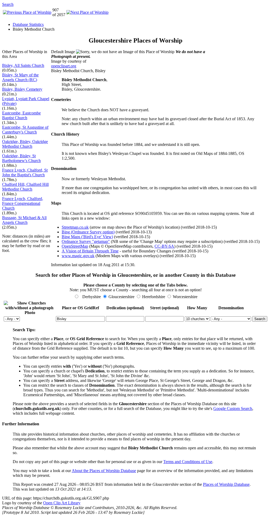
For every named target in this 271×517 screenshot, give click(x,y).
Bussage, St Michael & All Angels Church (24, 220)
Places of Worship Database (226, 484)
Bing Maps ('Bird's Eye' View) (87, 236)
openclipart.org (63, 66)
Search (7, 4)
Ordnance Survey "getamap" (86, 241)
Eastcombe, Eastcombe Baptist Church (21, 115)
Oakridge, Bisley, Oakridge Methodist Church (25, 144)
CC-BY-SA (164, 246)
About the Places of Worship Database (104, 470)
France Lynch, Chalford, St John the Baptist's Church (25, 172)
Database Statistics (28, 24)
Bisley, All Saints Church (23, 65)
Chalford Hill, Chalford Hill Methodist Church (25, 186)
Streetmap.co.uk (75, 227)
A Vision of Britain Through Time (90, 251)
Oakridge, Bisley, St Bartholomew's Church (21, 158)
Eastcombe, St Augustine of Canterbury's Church (25, 129)
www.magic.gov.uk (78, 255)
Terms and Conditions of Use (187, 461)
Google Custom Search (232, 408)
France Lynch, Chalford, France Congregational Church (22, 203)
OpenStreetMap (75, 246)
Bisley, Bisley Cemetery (22, 89)
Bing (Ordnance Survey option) (88, 232)
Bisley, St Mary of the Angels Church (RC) (20, 77)
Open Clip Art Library (61, 503)
